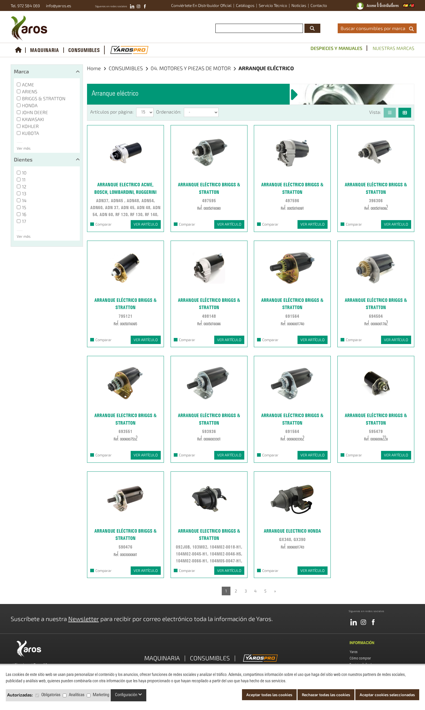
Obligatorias (50, 695)
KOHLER (30, 126)
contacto (319, 5)
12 (24, 186)
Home (94, 68)
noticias (298, 5)
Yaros (354, 652)
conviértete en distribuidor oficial (201, 5)
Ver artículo (146, 224)
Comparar (103, 224)
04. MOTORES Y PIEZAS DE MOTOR (191, 68)
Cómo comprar (360, 658)
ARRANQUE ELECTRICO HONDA (292, 531)
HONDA (30, 105)
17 (24, 221)
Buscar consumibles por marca (374, 28)
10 (24, 172)
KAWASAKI (33, 119)
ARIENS (29, 91)
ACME (28, 84)
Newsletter (83, 618)
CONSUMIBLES (84, 50)
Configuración (126, 695)
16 (24, 214)
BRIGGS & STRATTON (43, 98)
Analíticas (76, 695)
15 (24, 207)
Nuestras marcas (393, 48)
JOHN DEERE (35, 112)
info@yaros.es (57, 5)
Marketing (101, 695)
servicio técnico (273, 5)
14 (24, 200)
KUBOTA (30, 133)
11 (23, 179)
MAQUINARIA (44, 50)
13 (24, 193)
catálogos (245, 5)
